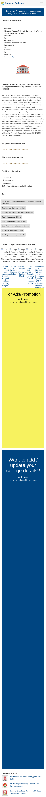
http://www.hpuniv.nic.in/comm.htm (17, 57)
